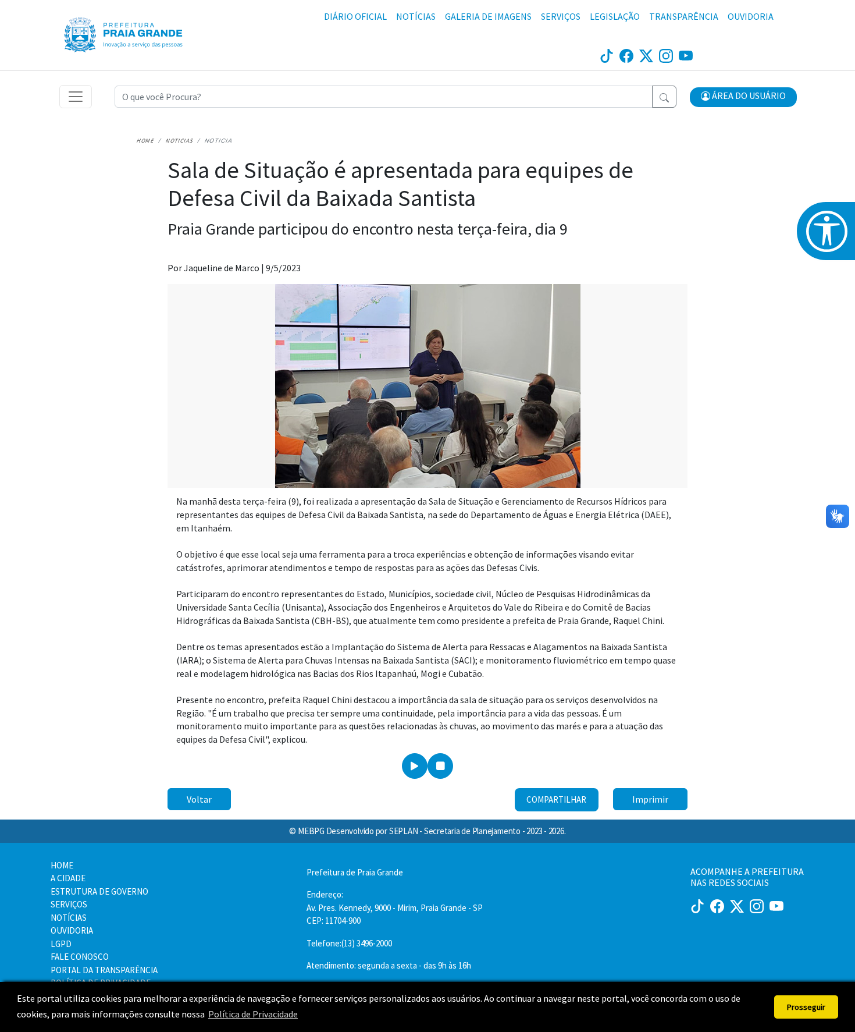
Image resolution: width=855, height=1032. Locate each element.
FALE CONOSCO (80, 956)
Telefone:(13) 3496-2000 (349, 943)
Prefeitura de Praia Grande (355, 872)
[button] (743, 97)
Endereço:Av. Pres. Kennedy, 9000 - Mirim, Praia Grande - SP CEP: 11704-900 (395, 907)
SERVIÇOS (560, 16)
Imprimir (650, 799)
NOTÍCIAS (416, 16)
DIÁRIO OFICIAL (355, 16)
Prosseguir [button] (806, 1007)
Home (146, 140)
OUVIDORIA (751, 16)
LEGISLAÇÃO (615, 16)
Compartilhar (556, 799)
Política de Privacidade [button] (253, 1014)
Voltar (199, 799)
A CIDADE (68, 878)
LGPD (61, 943)
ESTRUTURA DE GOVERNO (99, 891)
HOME (62, 865)
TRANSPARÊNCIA (683, 16)
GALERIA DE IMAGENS (488, 16)
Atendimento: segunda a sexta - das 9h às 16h (389, 965)
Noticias (180, 140)
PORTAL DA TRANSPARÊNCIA (104, 970)
